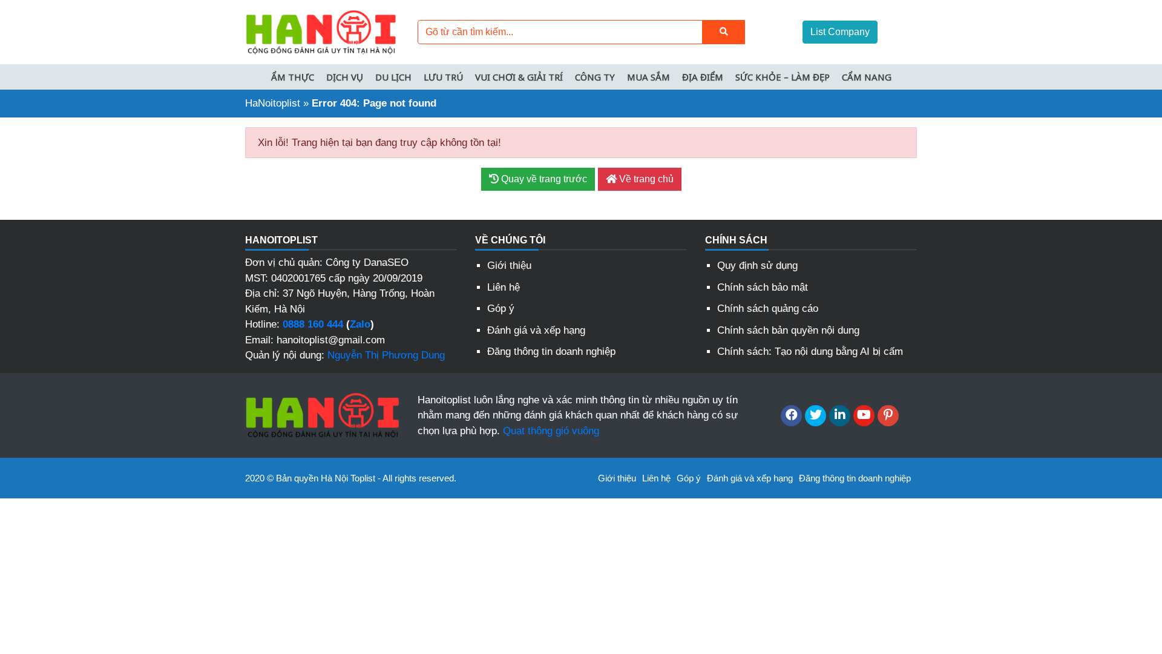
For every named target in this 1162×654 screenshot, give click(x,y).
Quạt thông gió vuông (551, 431)
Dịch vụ (344, 77)
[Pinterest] (888, 415)
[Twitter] (815, 415)
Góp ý (500, 308)
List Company (840, 32)
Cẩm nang (866, 77)
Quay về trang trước (543, 179)
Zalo (360, 324)
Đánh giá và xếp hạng (536, 330)
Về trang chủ (645, 179)
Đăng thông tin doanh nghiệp (551, 351)
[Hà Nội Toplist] (320, 31)
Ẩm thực (292, 77)
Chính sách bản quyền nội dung (788, 330)
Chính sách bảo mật (762, 287)
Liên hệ (503, 287)
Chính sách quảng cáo (767, 308)
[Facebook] (791, 415)
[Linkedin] (839, 415)
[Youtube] (864, 415)
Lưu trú (443, 77)
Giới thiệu (509, 265)
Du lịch (393, 77)
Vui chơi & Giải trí (519, 77)
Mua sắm (648, 77)
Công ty (595, 77)
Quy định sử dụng (757, 265)
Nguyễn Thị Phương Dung (386, 355)
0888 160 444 (313, 324)
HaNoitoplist (272, 103)
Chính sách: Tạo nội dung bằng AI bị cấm (810, 351)
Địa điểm (702, 77)
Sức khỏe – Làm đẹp (782, 77)
